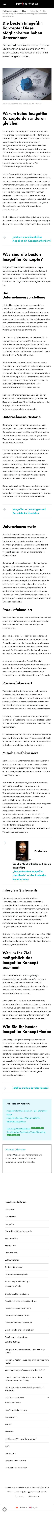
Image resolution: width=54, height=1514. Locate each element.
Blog (24, 11)
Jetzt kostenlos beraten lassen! (31, 1088)
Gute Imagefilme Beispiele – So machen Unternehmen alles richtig (23, 1378)
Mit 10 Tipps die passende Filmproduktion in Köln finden (25, 1388)
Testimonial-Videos (13, 1267)
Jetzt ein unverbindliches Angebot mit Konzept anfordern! (32, 239)
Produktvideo (11, 1253)
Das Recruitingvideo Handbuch (19, 1330)
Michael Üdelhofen (16, 1149)
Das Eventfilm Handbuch (16, 1337)
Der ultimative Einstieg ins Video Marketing (26, 1132)
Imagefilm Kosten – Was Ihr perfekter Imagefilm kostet (27, 1361)
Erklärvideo (10, 1246)
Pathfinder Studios (10, 11)
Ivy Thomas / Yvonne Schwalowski (20, 1439)
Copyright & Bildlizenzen (16, 1468)
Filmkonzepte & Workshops (17, 1281)
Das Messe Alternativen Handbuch (21, 1301)
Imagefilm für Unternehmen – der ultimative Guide (25, 1351)
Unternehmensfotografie (16, 1274)
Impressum (10, 1453)
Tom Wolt (9, 1432)
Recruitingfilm (11, 1238)
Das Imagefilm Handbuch (18, 1129)
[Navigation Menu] (5, 4)
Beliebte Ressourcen (14, 1398)
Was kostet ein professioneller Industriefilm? (25, 1370)
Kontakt (8, 1424)
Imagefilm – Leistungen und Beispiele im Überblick (29, 511)
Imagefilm (34, 11)
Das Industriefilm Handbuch (18, 1308)
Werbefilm (9, 1210)
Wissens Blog (11, 1417)
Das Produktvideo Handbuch (18, 1323)
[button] (4, 1509)
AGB (7, 1446)
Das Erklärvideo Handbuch (17, 1316)
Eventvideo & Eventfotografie (18, 1231)
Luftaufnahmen (12, 1260)
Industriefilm (10, 1217)
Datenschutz (34, 1496)
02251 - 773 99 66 (14, 1492)
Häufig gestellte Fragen (16, 1410)
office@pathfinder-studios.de (35, 1492)
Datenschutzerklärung (15, 1460)
